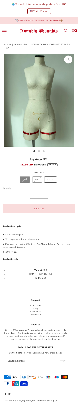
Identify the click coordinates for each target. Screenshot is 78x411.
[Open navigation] (4, 30)
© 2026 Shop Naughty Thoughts (20, 400)
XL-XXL (50, 179)
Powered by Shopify (47, 400)
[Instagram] (10, 394)
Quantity (7, 188)
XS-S (24, 179)
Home (7, 44)
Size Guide (35, 305)
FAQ (35, 308)
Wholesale (35, 314)
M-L (37, 179)
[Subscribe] (62, 360)
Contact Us (35, 311)
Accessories (20, 44)
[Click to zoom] (68, 59)
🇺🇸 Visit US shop (39, 11)
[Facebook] (5, 394)
